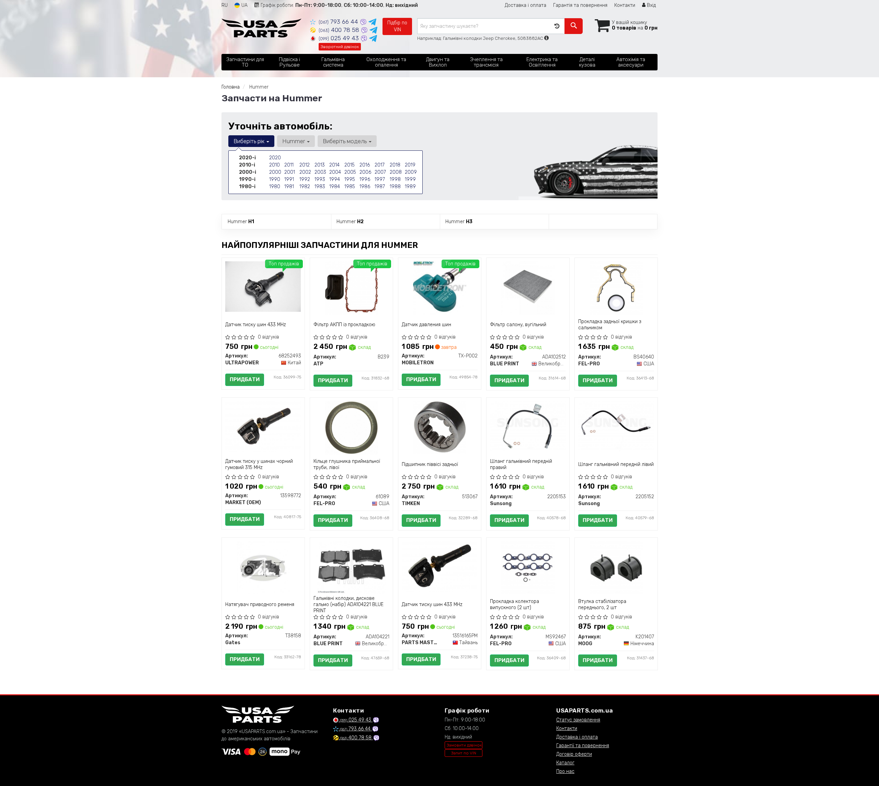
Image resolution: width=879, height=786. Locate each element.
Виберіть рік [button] (249, 141)
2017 (380, 165)
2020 (275, 158)
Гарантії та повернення (582, 746)
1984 (334, 187)
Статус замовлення (578, 720)
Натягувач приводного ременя (259, 604)
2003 (320, 172)
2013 (320, 165)
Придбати (245, 379)
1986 (364, 187)
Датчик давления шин (426, 325)
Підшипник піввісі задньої (430, 464)
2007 (380, 172)
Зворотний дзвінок (340, 46)
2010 (274, 165)
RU (224, 5)
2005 (350, 172)
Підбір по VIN (397, 26)
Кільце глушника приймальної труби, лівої (346, 464)
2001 (289, 172)
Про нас (565, 771)
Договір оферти (574, 754)
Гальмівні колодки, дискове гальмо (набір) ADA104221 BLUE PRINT (348, 604)
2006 (365, 172)
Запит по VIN (463, 753)
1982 (304, 187)
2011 (289, 165)
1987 (380, 187)
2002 (305, 172)
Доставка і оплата (525, 5)
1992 (304, 179)
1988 (395, 187)
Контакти (624, 5)
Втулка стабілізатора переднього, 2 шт (602, 605)
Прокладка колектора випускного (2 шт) (514, 605)
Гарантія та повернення (580, 5)
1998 (395, 179)
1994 (334, 179)
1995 (349, 179)
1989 (410, 187)
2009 (411, 172)
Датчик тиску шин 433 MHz (255, 325)
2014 (334, 165)
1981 (289, 187)
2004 (335, 172)
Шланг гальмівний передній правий (521, 464)
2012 (304, 165)
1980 (274, 187)
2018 (395, 165)
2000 (275, 172)
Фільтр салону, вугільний (518, 325)
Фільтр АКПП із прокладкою (344, 325)
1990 (274, 179)
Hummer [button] (294, 141)
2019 (410, 165)
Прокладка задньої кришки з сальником (609, 325)
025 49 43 (340, 38)
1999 (410, 179)
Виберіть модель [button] (345, 141)
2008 (396, 172)
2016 (364, 165)
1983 (320, 187)
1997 (380, 179)
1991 (289, 179)
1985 (349, 187)
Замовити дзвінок (464, 745)
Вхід (651, 5)
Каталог (565, 763)
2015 (349, 165)
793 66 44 (339, 21)
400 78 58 (340, 29)
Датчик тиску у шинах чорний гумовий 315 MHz (259, 464)
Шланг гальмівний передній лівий (616, 464)
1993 (320, 179)
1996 (364, 179)
